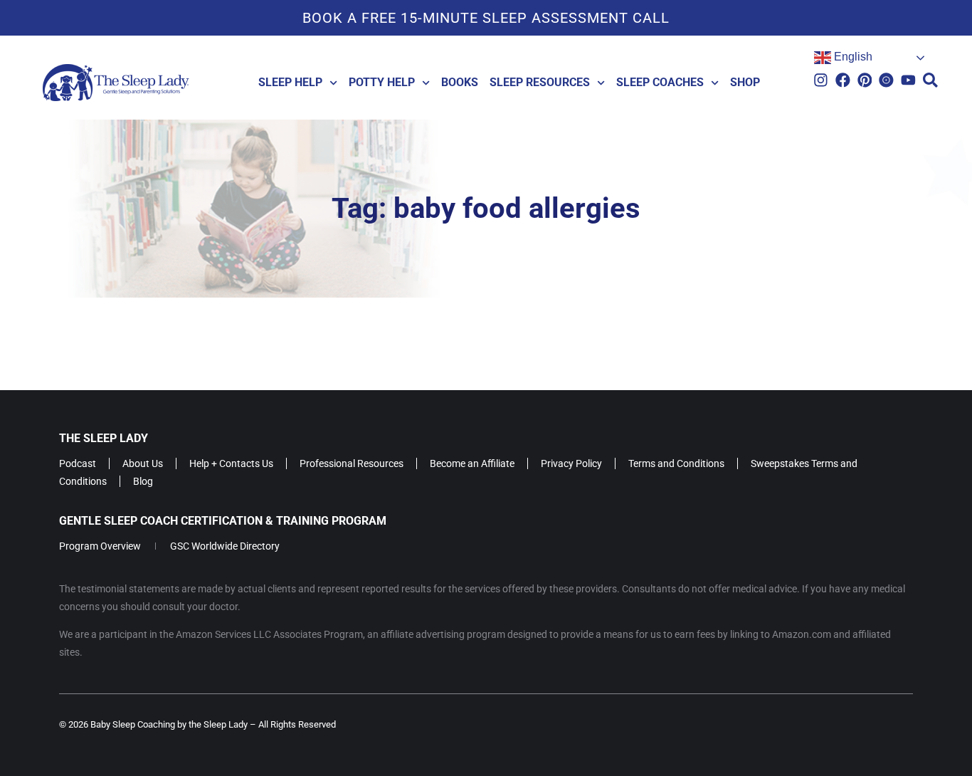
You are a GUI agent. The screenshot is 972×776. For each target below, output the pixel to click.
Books (459, 82)
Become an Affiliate (472, 463)
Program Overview (100, 546)
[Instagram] (821, 80)
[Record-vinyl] (886, 80)
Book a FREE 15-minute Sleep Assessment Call (486, 17)
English (851, 57)
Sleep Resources (540, 82)
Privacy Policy (571, 463)
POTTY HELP (382, 82)
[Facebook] (843, 80)
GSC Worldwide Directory (225, 546)
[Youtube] (908, 80)
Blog (143, 481)
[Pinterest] (865, 80)
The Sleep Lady (103, 438)
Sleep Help (290, 82)
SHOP (745, 82)
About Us (142, 463)
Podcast (77, 463)
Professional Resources (351, 463)
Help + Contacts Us (231, 463)
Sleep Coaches (660, 82)
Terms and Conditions (676, 463)
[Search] (930, 80)
